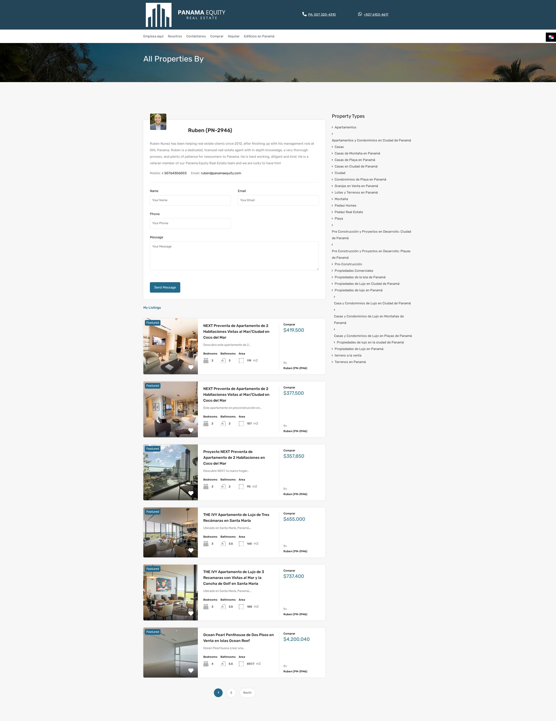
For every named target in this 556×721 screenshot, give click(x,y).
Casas (339, 147)
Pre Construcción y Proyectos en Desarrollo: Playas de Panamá (371, 254)
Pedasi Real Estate (349, 212)
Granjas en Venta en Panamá (356, 186)
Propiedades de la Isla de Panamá (360, 277)
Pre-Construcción (348, 264)
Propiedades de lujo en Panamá (358, 290)
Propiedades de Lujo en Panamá (359, 349)
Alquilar (234, 36)
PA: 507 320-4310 (322, 15)
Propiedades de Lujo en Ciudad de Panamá (367, 284)
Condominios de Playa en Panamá (360, 179)
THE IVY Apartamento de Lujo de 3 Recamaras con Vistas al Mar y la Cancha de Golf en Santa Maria (233, 578)
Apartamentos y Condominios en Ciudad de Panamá (371, 140)
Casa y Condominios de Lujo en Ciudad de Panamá (372, 303)
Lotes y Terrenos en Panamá (356, 192)
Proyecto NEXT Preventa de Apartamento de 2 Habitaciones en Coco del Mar (234, 457)
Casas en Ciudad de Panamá (356, 166)
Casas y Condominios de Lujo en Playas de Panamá (373, 336)
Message (156, 237)
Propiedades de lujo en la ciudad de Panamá (370, 342)
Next (246, 692)
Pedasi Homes (345, 205)
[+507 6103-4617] (360, 14)
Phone (155, 214)
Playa (339, 218)
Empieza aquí (153, 36)
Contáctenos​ (196, 36)
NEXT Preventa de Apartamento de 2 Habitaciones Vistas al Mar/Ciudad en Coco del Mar (236, 331)
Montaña (341, 199)
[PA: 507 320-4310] (304, 14)
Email (242, 191)
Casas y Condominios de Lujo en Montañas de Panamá (369, 319)
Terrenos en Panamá (350, 362)
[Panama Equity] (186, 14)
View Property (170, 363)
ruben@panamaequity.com (221, 173)
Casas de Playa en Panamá (355, 160)
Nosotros (175, 36)
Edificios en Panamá (259, 36)
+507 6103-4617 (376, 15)
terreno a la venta (348, 355)
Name (154, 191)
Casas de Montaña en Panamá (357, 153)
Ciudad (340, 173)
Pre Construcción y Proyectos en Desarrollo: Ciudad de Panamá (371, 235)
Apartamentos (345, 127)
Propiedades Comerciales (354, 271)
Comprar (216, 36)
